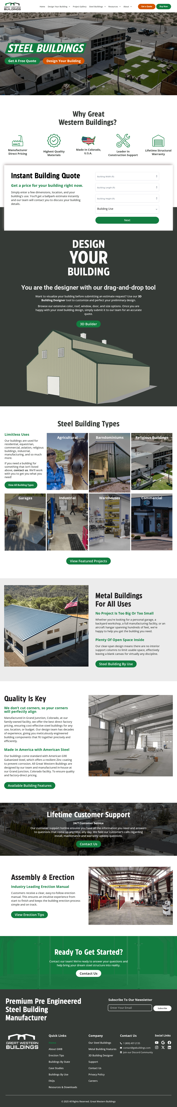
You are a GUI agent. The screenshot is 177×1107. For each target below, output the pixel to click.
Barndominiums (109, 437)
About (126, 6)
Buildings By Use (58, 1074)
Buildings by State (59, 1061)
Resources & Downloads (63, 1087)
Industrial (67, 497)
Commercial (151, 497)
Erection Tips (56, 1055)
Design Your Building (57, 6)
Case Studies (56, 1068)
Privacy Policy (96, 1074)
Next (127, 220)
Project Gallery (79, 6)
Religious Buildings (152, 437)
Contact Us (94, 1068)
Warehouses (109, 497)
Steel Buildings (96, 6)
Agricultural (67, 437)
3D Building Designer (100, 1055)
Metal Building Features (102, 1049)
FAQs (52, 1080)
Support (93, 1061)
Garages (25, 498)
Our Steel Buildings (99, 1042)
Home (42, 6)
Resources (113, 6)
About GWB (55, 1049)
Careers (93, 1080)
